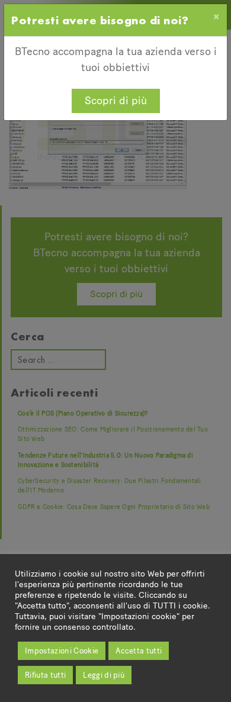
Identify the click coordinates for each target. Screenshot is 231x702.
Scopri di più (116, 100)
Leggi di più (103, 675)
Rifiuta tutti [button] (45, 675)
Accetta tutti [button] (139, 650)
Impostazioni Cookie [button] (61, 650)
